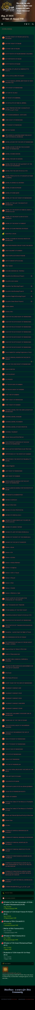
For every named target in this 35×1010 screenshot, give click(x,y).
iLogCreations (29, 999)
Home (4, 29)
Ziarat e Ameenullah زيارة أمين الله (11, 973)
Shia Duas (14, 999)
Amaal (9, 29)
